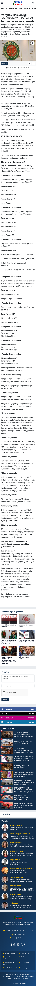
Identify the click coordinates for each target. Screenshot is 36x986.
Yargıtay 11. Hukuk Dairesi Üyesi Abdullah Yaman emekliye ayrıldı (8, 642)
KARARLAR (13, 8)
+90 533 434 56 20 (19, 934)
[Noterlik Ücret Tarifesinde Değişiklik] (9, 619)
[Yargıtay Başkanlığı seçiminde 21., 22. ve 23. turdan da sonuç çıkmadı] (18, 50)
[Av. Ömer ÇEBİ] (4, 905)
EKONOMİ (17, 978)
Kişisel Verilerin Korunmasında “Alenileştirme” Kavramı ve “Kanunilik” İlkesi (22, 880)
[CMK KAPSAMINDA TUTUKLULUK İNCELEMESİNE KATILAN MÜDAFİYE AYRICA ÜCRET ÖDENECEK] (9, 651)
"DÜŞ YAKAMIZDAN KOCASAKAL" (24, 657)
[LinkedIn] (21, 944)
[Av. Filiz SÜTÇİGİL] (4, 888)
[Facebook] (11, 944)
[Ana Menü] (2, 3)
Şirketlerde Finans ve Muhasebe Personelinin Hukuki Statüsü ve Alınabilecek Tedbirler (20, 906)
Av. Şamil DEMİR (15, 860)
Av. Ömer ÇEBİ (14, 903)
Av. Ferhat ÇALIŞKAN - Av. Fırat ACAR (22, 868)
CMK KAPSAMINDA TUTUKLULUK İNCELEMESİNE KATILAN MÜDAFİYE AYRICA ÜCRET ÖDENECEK (8, 660)
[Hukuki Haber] (17, 3)
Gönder (5, 699)
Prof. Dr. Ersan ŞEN (16, 877)
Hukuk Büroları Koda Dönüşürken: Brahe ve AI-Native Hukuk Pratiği (21, 898)
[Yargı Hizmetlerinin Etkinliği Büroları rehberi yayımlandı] (27, 634)
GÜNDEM (31, 976)
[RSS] (24, 944)
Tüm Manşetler (25, 962)
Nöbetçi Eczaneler (10, 953)
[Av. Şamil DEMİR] (4, 862)
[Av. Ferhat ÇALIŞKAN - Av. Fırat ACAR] (4, 870)
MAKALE (4, 8)
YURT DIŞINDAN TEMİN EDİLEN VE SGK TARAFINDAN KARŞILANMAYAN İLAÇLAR (22, 889)
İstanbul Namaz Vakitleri (8, 958)
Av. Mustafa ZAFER (16, 825)
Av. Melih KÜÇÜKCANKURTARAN (20, 834)
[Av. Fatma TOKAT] (4, 896)
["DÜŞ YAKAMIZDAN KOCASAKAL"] (27, 651)
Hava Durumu (25, 953)
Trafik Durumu (25, 957)
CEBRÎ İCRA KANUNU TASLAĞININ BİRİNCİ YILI (21, 828)
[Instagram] (18, 944)
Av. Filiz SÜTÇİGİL (15, 886)
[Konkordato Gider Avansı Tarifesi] (27, 619)
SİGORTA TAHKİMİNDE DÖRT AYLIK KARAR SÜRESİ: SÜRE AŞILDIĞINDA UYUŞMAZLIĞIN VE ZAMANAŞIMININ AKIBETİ (21, 837)
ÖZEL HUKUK (16, 976)
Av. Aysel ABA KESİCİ (16, 842)
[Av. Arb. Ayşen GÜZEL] (4, 853)
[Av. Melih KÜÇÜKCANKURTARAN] (4, 836)
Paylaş (5, 63)
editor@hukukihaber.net (19, 938)
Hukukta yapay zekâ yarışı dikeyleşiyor (18, 863)
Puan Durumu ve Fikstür (8, 963)
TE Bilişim (23, 983)
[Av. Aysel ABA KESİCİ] (4, 844)
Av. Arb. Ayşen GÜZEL (17, 851)
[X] (14, 944)
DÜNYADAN (24, 978)
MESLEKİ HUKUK (24, 8)
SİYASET (10, 978)
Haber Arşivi (24, 968)
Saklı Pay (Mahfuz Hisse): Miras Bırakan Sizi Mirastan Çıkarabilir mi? (21, 846)
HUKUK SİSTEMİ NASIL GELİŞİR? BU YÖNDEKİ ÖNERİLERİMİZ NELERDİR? (22, 854)
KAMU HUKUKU (6, 976)
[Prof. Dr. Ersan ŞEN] (4, 879)
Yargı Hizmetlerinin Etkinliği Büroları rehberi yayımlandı (26, 641)
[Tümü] (34, 814)
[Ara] (33, 3)
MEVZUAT (24, 976)
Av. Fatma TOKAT (15, 894)
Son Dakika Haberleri (10, 968)
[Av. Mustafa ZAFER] (4, 827)
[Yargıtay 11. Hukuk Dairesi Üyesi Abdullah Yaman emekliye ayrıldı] (9, 634)
